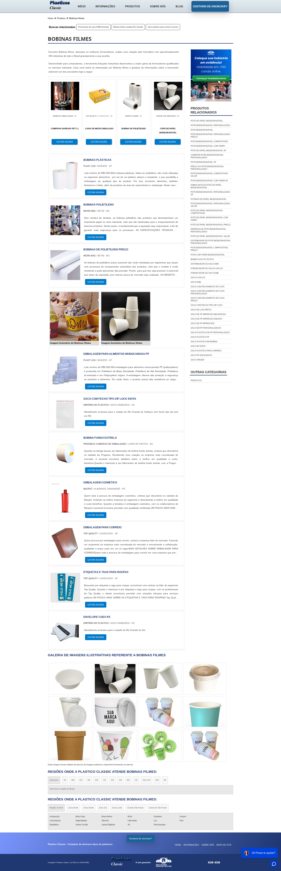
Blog (179, 6)
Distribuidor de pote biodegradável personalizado (211, 241)
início (82, 6)
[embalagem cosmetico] (65, 511)
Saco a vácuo (198, 277)
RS (112, 780)
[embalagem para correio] (65, 555)
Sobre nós (158, 6)
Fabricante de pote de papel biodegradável (206, 186)
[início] (60, 5)
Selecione (54, 780)
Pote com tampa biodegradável (208, 255)
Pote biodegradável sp (203, 162)
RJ (65, 780)
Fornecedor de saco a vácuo (207, 268)
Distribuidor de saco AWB (205, 264)
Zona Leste (117, 808)
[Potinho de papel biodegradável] (115, 712)
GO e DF (146, 780)
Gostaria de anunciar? (210, 6)
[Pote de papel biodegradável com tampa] (115, 678)
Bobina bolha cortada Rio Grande (128, 27)
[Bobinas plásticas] (65, 188)
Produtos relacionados (204, 110)
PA (165, 780)
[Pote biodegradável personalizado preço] (70, 712)
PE (120, 780)
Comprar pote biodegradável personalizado (207, 156)
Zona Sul (103, 808)
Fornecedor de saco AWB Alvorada (93, 27)
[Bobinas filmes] (74, 316)
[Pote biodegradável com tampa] (160, 678)
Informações (105, 6)
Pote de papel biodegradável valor (210, 236)
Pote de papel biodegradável (207, 121)
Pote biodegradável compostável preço (209, 248)
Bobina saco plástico (202, 259)
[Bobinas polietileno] (65, 233)
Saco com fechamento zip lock (208, 287)
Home (178, 845)
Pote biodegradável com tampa (208, 146)
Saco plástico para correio (206, 351)
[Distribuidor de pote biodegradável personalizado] (205, 678)
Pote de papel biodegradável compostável (207, 211)
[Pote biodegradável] (205, 745)
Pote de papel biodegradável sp (208, 150)
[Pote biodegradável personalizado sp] (115, 745)
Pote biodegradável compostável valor (209, 174)
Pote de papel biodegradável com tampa (209, 218)
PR (96, 780)
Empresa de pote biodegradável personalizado (208, 230)
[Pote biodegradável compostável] (205, 712)
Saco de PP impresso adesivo (206, 319)
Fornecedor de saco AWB (205, 273)
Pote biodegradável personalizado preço (210, 135)
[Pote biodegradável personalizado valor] (70, 745)
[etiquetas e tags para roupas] (65, 600)
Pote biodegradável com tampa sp (209, 181)
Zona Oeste (88, 808)
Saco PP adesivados (201, 355)
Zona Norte (73, 808)
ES (81, 780)
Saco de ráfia (198, 346)
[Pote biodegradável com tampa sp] (160, 745)
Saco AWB (196, 282)
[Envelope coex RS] (65, 645)
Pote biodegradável (202, 130)
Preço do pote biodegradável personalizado (207, 167)
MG (72, 780)
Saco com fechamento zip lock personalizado (208, 292)
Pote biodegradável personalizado (210, 125)
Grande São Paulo (135, 808)
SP (88, 780)
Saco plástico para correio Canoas (163, 27)
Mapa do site (224, 845)
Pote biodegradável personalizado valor (210, 204)
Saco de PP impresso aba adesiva (208, 314)
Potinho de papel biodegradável (209, 199)
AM (157, 780)
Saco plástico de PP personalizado (210, 332)
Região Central (56, 808)
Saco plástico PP (200, 337)
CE (136, 780)
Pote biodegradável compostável (209, 141)
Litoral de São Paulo (158, 808)
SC (104, 780)
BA (128, 780)
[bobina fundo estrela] (65, 466)
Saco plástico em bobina (204, 341)
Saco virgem (197, 360)
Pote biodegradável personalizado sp (210, 193)
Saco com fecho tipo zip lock (207, 305)
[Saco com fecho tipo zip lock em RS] (65, 427)
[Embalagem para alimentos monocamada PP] (65, 382)
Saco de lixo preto (201, 310)
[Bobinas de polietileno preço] (65, 278)
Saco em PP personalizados (206, 328)
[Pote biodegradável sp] (70, 678)
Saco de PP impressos (202, 323)
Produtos (132, 6)
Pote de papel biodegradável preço (210, 225)
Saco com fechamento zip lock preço (208, 299)
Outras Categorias (208, 372)
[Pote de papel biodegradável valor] (160, 712)
